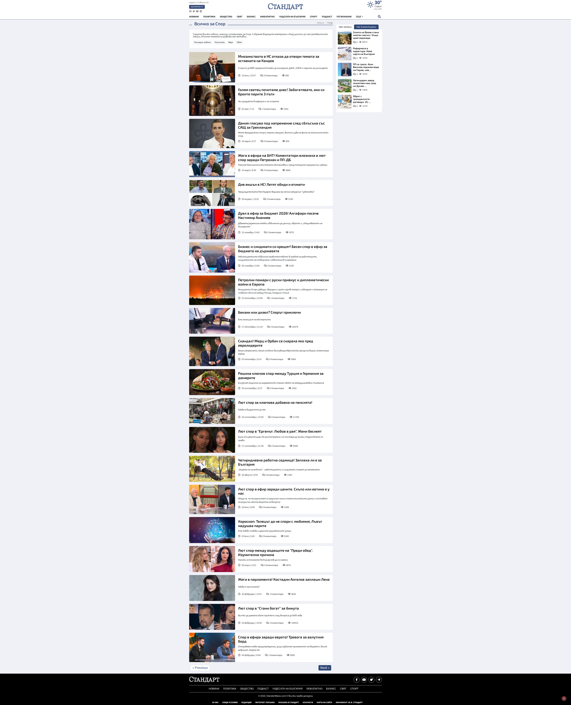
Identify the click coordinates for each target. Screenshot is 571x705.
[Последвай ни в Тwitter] (371, 680)
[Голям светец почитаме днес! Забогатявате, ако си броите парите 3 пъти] (212, 100)
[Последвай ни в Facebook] (357, 680)
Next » (324, 667)
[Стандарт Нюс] (204, 681)
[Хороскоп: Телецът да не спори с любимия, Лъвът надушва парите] (212, 530)
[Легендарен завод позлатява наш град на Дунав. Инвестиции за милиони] (345, 85)
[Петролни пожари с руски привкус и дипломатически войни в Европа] (212, 290)
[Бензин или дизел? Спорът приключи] (212, 321)
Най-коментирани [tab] (366, 27)
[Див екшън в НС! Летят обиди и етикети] (212, 193)
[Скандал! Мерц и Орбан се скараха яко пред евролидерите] (212, 351)
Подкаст (263, 688)
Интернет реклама (265, 702)
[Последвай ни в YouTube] (364, 680)
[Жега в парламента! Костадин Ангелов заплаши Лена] (212, 588)
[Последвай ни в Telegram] (379, 680)
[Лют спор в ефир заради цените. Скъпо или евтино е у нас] (212, 499)
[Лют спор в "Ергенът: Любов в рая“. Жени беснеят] (212, 440)
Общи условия (230, 702)
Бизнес (331, 688)
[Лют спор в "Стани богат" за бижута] (212, 617)
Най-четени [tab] (345, 27)
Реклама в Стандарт (288, 702)
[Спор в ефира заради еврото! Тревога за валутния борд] (212, 647)
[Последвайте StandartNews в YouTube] (197, 11)
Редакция (246, 702)
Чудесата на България (287, 688)
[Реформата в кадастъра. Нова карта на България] (345, 54)
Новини (320, 22)
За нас (215, 702)
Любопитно (314, 688)
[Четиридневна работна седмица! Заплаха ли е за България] (212, 469)
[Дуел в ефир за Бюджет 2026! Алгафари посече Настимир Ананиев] (212, 224)
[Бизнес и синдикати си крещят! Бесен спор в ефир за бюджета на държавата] (212, 257)
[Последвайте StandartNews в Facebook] (190, 11)
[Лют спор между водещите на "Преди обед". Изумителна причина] (212, 559)
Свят (239, 42)
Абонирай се (197, 6)
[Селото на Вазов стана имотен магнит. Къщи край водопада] (345, 37)
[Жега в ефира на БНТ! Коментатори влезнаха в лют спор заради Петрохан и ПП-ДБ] (212, 164)
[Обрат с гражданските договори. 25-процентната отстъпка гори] (345, 101)
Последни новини (202, 42)
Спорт (354, 688)
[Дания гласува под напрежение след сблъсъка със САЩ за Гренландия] (212, 133)
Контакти (308, 702)
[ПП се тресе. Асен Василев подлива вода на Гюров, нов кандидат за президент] (345, 69)
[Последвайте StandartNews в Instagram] (194, 11)
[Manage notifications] (564, 698)
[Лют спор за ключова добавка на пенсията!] (212, 411)
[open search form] (379, 16)
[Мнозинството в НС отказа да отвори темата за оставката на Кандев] (212, 67)
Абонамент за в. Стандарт (349, 702)
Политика (220, 42)
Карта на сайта (324, 702)
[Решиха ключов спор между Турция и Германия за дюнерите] (212, 382)
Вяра (230, 42)
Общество (247, 688)
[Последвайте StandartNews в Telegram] (201, 11)
